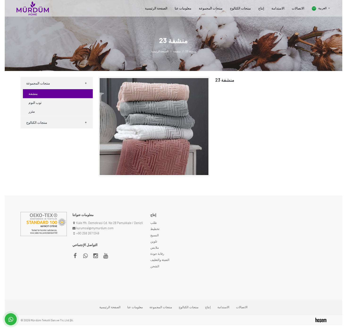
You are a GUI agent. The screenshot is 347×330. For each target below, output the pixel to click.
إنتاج (261, 8)
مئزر (32, 111)
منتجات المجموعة (211, 8)
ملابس (154, 247)
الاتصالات (298, 8)
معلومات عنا (183, 8)
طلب (153, 222)
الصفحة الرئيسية (156, 8)
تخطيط (155, 229)
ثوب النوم (35, 103)
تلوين (153, 241)
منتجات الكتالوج (240, 8)
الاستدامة (277, 8)
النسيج (154, 235)
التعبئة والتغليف (159, 260)
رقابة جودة (157, 253)
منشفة (177, 51)
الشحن (154, 266)
